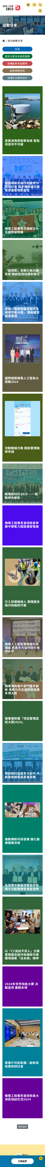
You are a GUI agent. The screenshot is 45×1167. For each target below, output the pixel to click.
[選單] (40, 11)
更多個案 (22, 1126)
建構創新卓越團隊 (17, 63)
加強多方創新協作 (17, 78)
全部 (17, 49)
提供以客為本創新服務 (17, 56)
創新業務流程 (17, 70)
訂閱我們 (22, 1161)
